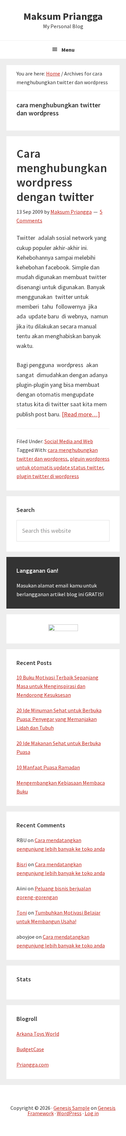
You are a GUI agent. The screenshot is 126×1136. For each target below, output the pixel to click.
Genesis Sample (71, 1107)
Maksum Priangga (63, 16)
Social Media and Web (68, 441)
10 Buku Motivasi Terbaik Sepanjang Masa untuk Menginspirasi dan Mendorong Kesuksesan (57, 686)
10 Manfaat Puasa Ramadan (48, 767)
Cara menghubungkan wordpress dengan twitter (61, 175)
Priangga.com (32, 1064)
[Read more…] (81, 414)
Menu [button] (68, 49)
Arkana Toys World (37, 1033)
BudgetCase (30, 1049)
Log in (92, 1113)
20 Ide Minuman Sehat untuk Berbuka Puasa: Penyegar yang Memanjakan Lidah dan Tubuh (58, 719)
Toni (21, 912)
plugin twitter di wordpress (47, 476)
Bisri (21, 864)
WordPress (69, 1113)
